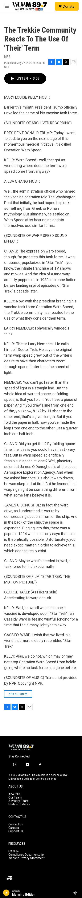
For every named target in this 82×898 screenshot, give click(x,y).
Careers (13, 827)
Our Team (15, 797)
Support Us (15, 831)
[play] (6, 893)
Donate (68, 6)
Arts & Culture (18, 694)
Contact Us (15, 824)
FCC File (13, 851)
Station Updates (19, 804)
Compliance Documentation (26, 854)
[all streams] (76, 892)
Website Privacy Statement (26, 858)
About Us (14, 794)
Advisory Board (18, 801)
